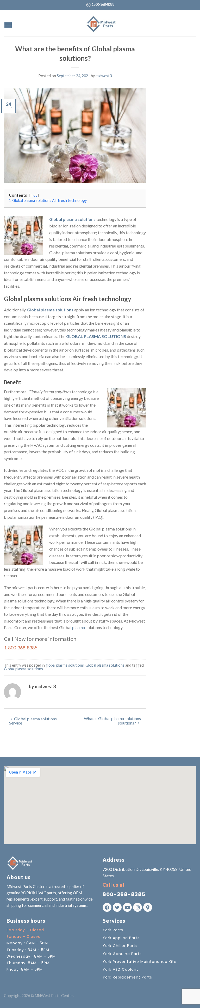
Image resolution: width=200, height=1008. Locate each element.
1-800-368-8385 (20, 647)
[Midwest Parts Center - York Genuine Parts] (100, 23)
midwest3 (104, 76)
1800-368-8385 (103, 4)
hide (34, 195)
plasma (78, 627)
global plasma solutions (65, 665)
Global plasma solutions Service (33, 720)
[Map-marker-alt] (147, 907)
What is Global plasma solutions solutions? (112, 720)
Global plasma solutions (72, 219)
